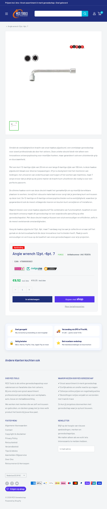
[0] (99, 13)
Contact (9, 429)
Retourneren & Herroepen (17, 463)
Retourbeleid (11, 442)
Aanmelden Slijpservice (16, 455)
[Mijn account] (94, 13)
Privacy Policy (11, 438)
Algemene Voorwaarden (16, 425)
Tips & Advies (11, 451)
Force (61, 254)
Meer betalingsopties (74, 306)
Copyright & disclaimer (15, 434)
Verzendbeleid (11, 446)
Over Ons (9, 459)
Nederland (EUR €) (14, 475)
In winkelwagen (32, 299)
